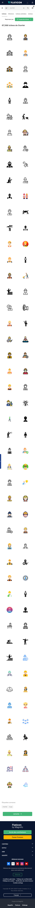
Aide (3, 851)
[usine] (9, 625)
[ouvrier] (9, 37)
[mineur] (25, 689)
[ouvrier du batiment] (25, 84)
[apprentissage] (25, 482)
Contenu (5, 844)
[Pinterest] (17, 863)
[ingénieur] (9, 116)
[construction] (9, 291)
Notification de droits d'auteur (24, 881)
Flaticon (17, 905)
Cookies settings (18, 883)
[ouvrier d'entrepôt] (9, 769)
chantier (5, 806)
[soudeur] (9, 434)
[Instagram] (22, 863)
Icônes (4, 14)
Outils (4, 848)
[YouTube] (26, 863)
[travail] (9, 339)
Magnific (10, 905)
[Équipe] (25, 721)
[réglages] (25, 578)
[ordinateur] (9, 419)
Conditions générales (9, 879)
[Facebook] (8, 863)
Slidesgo (24, 905)
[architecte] (9, 594)
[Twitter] (13, 863)
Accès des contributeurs (17, 832)
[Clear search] (24, 8)
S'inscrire (17, 874)
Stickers (11, 14)
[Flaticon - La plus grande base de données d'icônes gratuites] (15, 2)
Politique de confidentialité (24, 879)
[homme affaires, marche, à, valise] (25, 737)
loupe (10, 806)
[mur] (9, 657)
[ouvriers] (9, 53)
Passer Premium (17, 837)
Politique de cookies (8, 881)
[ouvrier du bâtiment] (9, 450)
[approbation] (9, 228)
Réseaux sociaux (17, 859)
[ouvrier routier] (9, 641)
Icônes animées (21, 14)
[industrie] (25, 594)
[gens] (25, 212)
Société (4, 855)
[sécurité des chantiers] (25, 148)
